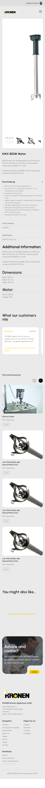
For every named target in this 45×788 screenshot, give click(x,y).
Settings (11, 785)
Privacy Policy (23, 780)
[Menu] (40, 11)
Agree (33, 785)
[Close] (42, 775)
